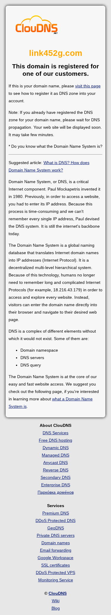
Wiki (55, 600)
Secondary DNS (55, 477)
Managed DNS (55, 455)
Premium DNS (55, 513)
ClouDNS (58, 593)
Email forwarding (55, 550)
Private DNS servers (56, 535)
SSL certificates (55, 565)
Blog (56, 608)
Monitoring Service (55, 580)
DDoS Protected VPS (55, 572)
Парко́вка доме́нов (56, 492)
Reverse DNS (55, 470)
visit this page (88, 86)
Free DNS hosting (55, 440)
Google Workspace (55, 557)
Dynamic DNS (56, 447)
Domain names (55, 542)
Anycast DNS (55, 462)
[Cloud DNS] (37, 26)
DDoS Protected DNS (55, 520)
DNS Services (55, 432)
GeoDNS (55, 528)
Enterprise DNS (55, 484)
